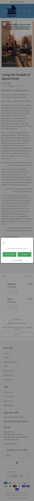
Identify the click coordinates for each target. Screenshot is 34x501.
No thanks (24, 254)
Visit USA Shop (9, 254)
